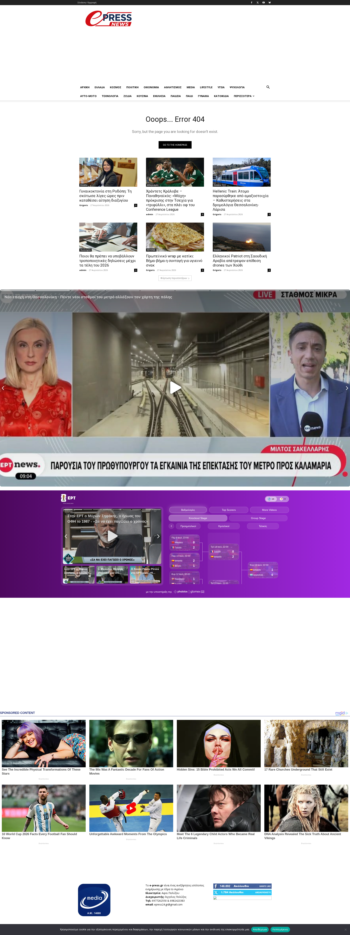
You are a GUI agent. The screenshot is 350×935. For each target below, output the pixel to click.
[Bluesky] (269, 2)
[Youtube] (263, 2)
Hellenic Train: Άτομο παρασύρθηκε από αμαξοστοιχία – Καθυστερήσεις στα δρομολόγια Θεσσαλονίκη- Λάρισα (241, 200)
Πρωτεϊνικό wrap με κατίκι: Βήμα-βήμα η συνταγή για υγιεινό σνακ (174, 260)
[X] (257, 2)
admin (149, 214)
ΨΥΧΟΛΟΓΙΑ (237, 87)
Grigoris (83, 205)
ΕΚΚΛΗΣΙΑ (159, 96)
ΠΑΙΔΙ (189, 96)
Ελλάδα (100, 87)
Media (191, 87)
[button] (268, 87)
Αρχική (85, 87)
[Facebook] (251, 2)
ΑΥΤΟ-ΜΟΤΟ (88, 96)
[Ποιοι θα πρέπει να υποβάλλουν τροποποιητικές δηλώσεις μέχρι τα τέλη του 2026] (108, 237)
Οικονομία (151, 87)
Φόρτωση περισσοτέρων (173, 278)
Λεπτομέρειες (280, 929)
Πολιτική (132, 87)
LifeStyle (206, 87)
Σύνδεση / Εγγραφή (87, 2)
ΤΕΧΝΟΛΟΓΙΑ (110, 96)
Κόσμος (115, 87)
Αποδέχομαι (260, 929)
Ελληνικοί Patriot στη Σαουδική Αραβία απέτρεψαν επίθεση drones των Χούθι (240, 260)
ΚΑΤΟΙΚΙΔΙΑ (221, 96)
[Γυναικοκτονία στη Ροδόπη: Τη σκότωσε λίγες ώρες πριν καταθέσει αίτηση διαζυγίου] (108, 172)
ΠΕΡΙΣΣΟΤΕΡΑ (243, 96)
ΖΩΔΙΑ (127, 96)
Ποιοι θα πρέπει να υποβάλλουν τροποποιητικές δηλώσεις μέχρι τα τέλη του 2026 (107, 260)
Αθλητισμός (173, 87)
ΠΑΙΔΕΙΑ (176, 96)
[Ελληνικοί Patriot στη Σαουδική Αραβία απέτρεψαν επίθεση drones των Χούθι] (242, 237)
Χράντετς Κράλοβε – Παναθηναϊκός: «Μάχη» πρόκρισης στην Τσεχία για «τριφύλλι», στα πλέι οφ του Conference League (170, 200)
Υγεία (221, 87)
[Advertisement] (206, 18)
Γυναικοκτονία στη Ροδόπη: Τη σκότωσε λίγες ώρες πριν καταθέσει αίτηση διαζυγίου (105, 196)
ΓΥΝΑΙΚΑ (203, 96)
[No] (345, 929)
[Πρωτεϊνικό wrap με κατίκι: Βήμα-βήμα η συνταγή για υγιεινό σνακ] (175, 237)
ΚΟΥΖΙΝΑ (142, 96)
